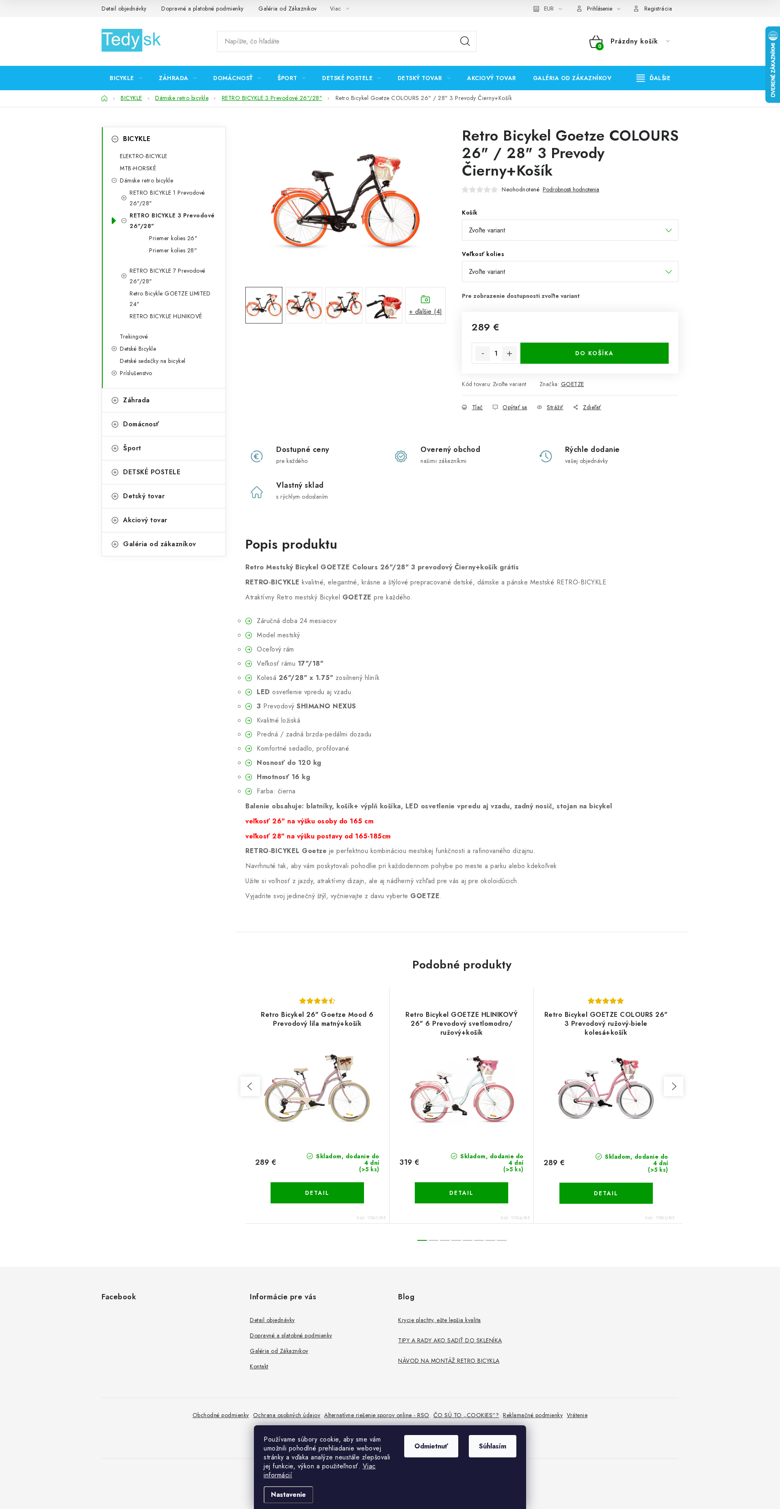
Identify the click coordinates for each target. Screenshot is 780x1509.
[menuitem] (126, 78)
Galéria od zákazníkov (159, 544)
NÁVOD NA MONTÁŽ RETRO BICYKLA (449, 1361)
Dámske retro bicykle (146, 180)
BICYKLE (137, 138)
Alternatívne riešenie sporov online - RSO (376, 1415)
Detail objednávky (124, 8)
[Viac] (653, 78)
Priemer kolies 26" (173, 238)
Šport (132, 448)
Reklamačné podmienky (533, 1415)
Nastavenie (288, 1494)
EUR (548, 8)
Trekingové (134, 336)
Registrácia (658, 8)
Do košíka (594, 353)
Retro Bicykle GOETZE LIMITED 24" (170, 298)
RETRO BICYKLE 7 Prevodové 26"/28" (168, 276)
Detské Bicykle (138, 349)
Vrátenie (577, 1415)
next (673, 1086)
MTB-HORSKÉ (138, 168)
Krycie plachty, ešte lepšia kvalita (439, 1320)
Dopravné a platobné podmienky (202, 8)
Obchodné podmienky (221, 1415)
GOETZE (572, 384)
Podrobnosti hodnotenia (571, 189)
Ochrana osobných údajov (287, 1415)
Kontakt (259, 1366)
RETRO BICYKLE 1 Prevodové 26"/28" (167, 198)
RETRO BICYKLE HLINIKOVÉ (166, 316)
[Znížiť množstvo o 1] (482, 353)
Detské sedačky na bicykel (153, 361)
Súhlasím (492, 1446)
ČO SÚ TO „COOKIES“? (466, 1415)
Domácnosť (141, 424)
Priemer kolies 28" (173, 250)
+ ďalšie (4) (425, 311)
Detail (317, 1193)
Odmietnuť (431, 1446)
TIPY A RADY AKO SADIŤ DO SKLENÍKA (450, 1340)
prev (250, 1086)
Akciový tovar (145, 520)
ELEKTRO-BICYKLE (143, 156)
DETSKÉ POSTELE (151, 472)
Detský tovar (144, 496)
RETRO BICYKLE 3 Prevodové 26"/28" (172, 220)
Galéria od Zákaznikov (287, 8)
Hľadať (465, 41)
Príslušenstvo (136, 373)
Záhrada (136, 400)
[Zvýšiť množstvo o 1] (509, 353)
